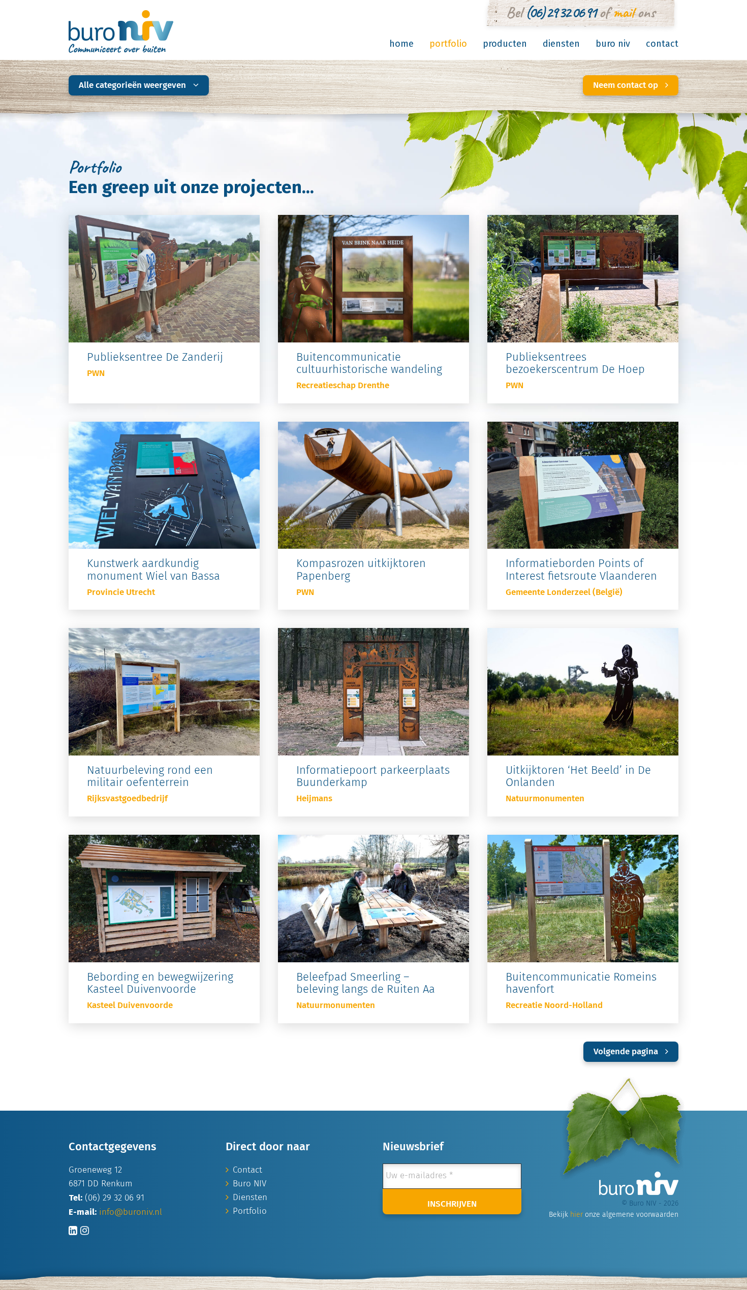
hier (576, 1214)
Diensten (561, 43)
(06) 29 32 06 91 (560, 12)
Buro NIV (613, 43)
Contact (662, 43)
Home (401, 43)
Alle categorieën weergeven (133, 85)
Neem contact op (626, 85)
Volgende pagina (627, 1052)
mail (623, 12)
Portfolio (448, 43)
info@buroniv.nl (130, 1212)
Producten (505, 43)
